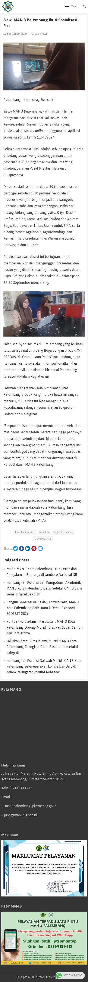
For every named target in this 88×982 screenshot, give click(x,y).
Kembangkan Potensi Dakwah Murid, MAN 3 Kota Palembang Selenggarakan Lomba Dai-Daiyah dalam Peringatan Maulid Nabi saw (43, 666)
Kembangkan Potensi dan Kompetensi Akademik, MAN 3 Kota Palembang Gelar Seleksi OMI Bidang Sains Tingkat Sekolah (44, 588)
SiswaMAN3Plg (43, 538)
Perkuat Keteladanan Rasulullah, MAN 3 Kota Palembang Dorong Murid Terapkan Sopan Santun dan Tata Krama (44, 627)
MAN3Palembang (25, 532)
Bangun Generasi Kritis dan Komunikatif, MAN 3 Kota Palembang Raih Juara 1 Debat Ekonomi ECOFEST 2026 (42, 607)
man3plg (44, 532)
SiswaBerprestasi (63, 532)
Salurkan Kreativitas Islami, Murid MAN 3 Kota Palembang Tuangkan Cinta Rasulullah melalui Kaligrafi (42, 646)
